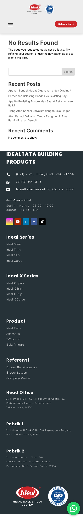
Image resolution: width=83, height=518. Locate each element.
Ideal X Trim (14, 288)
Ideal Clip (12, 255)
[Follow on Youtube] (17, 221)
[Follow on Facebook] (34, 221)
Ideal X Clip (14, 294)
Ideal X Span (15, 283)
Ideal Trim (13, 249)
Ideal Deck (13, 328)
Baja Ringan (15, 344)
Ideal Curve (14, 260)
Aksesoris (13, 333)
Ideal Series (20, 237)
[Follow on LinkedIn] (26, 221)
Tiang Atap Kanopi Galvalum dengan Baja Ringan (39, 110)
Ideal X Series (22, 276)
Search (68, 71)
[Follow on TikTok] (42, 221)
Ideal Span (13, 244)
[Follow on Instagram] (9, 221)
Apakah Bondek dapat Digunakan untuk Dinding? (39, 90)
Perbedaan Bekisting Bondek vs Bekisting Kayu (38, 96)
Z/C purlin (13, 339)
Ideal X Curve (15, 299)
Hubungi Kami (66, 24)
